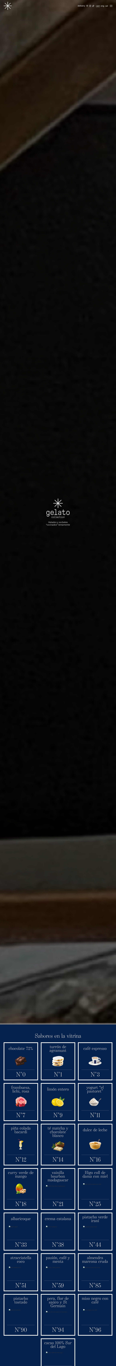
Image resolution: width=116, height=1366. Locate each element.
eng (102, 6)
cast (98, 6)
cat (106, 6)
